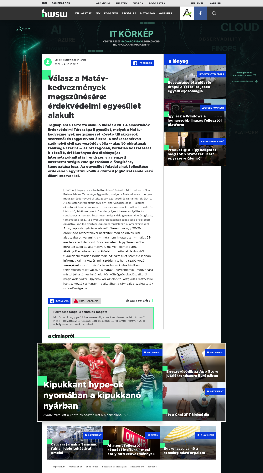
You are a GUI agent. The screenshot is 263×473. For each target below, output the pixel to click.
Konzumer (165, 13)
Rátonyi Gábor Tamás (74, 59)
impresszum (59, 467)
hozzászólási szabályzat (114, 467)
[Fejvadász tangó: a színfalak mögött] (101, 318)
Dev (97, 13)
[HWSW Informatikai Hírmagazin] (54, 13)
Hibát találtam (88, 300)
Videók (138, 3)
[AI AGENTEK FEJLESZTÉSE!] (187, 13)
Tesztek (121, 3)
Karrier (215, 3)
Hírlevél (197, 3)
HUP (45, 3)
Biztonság (147, 13)
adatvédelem (137, 467)
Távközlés (129, 13)
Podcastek (157, 3)
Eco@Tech (111, 13)
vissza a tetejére (138, 300)
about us (152, 467)
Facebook (145, 63)
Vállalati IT (83, 13)
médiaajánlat (75, 467)
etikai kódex (92, 467)
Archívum (103, 3)
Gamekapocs (60, 3)
